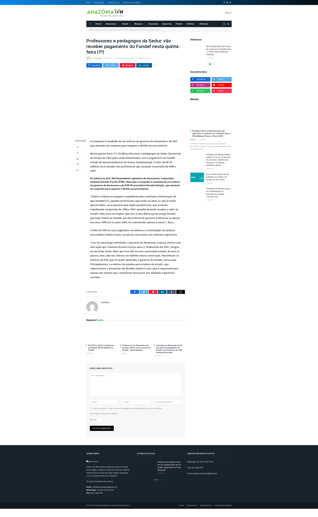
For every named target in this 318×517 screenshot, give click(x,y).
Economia (153, 24)
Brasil (125, 24)
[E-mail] (77, 170)
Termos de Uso (113, 2)
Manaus (138, 24)
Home (88, 2)
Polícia (179, 24)
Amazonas (111, 24)
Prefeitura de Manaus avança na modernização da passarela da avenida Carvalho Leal (218, 192)
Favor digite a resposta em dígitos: (104, 413)
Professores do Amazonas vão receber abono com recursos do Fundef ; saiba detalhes (136, 347)
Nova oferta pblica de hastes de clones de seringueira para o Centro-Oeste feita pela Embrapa (218, 50)
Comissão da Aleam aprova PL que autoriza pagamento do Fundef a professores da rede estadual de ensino (169, 348)
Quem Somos (99, 2)
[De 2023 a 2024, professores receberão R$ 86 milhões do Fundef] (101, 333)
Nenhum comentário (125, 58)
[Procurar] (228, 24)
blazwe (106, 505)
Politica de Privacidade (131, 2)
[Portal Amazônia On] (105, 13)
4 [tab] (214, 64)
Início (91, 30)
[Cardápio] (90, 24)
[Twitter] (77, 153)
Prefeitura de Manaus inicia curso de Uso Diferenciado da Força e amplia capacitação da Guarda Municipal (167, 466)
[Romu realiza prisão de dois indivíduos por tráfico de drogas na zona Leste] (197, 177)
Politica (190, 24)
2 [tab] (210, 64)
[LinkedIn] (77, 158)
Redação (97, 58)
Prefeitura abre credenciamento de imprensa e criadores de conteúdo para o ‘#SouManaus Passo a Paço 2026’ (211, 133)
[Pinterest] (77, 164)
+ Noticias (203, 24)
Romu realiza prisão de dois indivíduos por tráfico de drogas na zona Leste (217, 177)
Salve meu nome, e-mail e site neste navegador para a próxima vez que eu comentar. (127, 408)
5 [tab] (163, 479)
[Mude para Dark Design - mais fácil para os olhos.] (224, 24)
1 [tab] (207, 64)
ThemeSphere (124, 505)
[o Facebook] (77, 147)
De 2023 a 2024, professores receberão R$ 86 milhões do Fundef (101, 347)
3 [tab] (212, 64)
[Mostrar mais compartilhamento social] (155, 65)
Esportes (167, 24)
